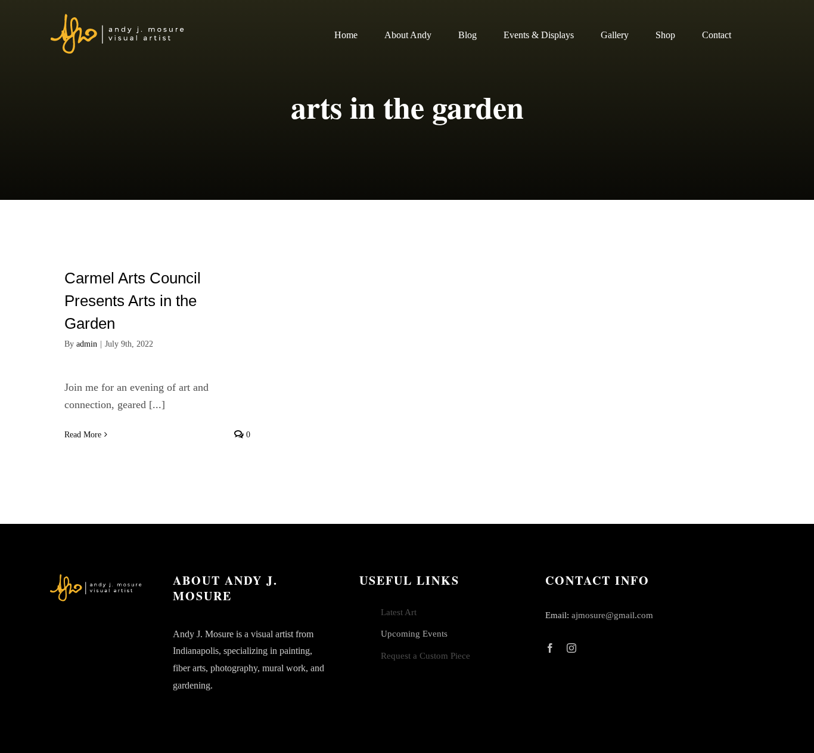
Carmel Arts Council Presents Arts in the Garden (132, 300)
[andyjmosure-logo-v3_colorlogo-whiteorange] (118, 17)
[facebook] (550, 648)
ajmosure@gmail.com (612, 615)
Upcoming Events (414, 633)
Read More (82, 434)
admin (86, 344)
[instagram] (571, 648)
